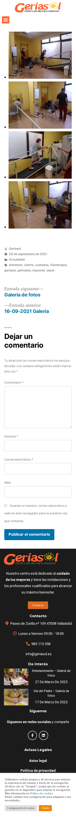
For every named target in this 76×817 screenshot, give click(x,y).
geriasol (10, 270)
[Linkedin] (43, 735)
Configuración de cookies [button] (20, 808)
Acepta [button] (45, 808)
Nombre (11, 436)
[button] (5, 20)
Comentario (13, 382)
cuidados (42, 265)
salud (50, 270)
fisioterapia (58, 265)
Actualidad (17, 259)
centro (29, 265)
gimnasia (24, 270)
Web (7, 482)
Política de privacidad (38, 770)
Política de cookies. (42, 793)
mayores (38, 270)
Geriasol (15, 248)
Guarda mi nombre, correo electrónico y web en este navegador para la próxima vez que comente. (35, 513)
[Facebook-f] (32, 735)
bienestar (15, 265)
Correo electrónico (18, 459)
